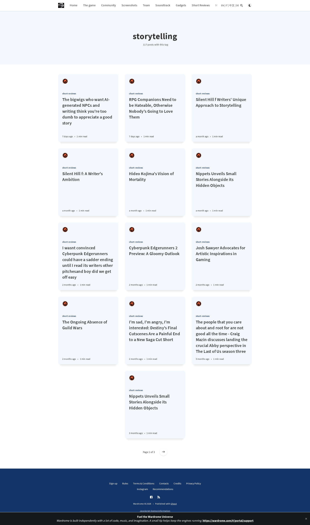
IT (227, 5)
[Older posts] (163, 452)
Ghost (174, 503)
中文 (231, 5)
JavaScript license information (155, 510)
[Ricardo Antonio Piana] (65, 81)
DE (237, 5)
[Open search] (241, 5)
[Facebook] (151, 497)
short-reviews (69, 93)
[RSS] (158, 497)
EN (222, 5)
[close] (306, 518)
